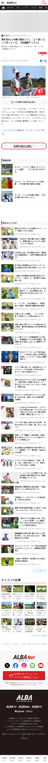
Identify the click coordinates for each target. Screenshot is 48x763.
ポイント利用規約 (12, 729)
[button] (24, 231)
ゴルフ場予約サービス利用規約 (14, 726)
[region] (24, 7)
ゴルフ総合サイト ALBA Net (10, 644)
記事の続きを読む (23, 146)
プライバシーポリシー (14, 721)
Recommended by (37, 635)
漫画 (40, 8)
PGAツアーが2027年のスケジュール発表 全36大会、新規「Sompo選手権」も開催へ (30, 397)
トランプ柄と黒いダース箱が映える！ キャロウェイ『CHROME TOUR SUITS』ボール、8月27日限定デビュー (30, 369)
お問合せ (23, 729)
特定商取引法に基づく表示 (28, 724)
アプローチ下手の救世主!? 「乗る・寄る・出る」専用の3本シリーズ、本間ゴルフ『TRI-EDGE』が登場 (30, 463)
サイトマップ (37, 729)
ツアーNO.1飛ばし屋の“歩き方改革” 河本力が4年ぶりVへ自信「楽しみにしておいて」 (30, 424)
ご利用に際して (27, 721)
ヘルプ (29, 729)
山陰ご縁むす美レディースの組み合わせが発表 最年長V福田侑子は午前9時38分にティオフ (31, 326)
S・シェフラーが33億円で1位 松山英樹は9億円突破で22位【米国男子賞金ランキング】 (33, 475)
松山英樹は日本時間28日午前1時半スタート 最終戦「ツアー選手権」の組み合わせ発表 (30, 450)
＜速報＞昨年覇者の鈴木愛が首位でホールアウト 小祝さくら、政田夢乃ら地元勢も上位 (30, 278)
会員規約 (36, 721)
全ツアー (10, 8)
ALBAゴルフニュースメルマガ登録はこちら (26, 676)
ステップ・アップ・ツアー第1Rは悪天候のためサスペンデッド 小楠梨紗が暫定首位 (30, 548)
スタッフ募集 (27, 718)
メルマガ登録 (43, 3)
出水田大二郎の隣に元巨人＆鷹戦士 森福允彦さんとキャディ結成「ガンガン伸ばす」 (32, 241)
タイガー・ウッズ (11, 108)
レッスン (25, 8)
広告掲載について (14, 718)
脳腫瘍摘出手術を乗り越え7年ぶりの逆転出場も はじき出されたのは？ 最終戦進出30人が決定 (30, 535)
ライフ (33, 8)
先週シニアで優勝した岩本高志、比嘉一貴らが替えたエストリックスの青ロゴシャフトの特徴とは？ (30, 437)
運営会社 (36, 718)
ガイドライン (15, 724)
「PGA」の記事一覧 (27, 644)
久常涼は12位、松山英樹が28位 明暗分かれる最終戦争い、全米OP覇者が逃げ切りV (30, 255)
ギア (18, 8)
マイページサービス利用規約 (34, 726)
